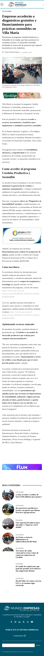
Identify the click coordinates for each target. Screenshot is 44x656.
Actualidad (6, 11)
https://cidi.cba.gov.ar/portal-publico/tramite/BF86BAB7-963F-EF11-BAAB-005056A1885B (21, 294)
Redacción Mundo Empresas (12, 52)
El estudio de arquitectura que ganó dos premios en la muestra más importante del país (28, 568)
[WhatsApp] (14, 453)
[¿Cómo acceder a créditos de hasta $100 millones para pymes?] (8, 495)
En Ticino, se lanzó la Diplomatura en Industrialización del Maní (26, 539)
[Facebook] (4, 453)
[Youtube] (32, 622)
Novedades (19, 564)
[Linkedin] (19, 622)
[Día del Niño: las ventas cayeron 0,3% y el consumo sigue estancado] (8, 582)
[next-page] (7, 591)
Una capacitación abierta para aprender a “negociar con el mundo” (28, 525)
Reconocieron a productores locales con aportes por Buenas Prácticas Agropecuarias (28, 510)
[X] (9, 453)
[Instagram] (15, 622)
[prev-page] (3, 591)
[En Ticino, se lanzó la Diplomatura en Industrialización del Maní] (8, 539)
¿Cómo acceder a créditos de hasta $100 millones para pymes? (29, 496)
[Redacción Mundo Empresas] (3, 52)
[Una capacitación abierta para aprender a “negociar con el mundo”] (8, 524)
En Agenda (19, 520)
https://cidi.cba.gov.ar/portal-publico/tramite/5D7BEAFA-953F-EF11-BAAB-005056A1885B (21, 315)
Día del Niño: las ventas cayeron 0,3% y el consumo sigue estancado (28, 583)
